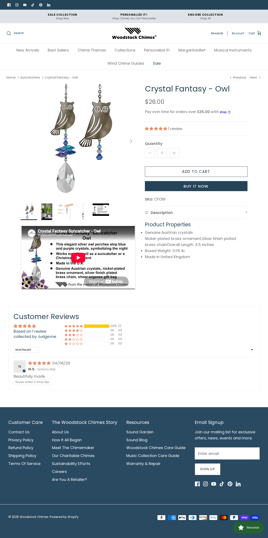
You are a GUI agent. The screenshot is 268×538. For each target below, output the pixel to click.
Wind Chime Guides (125, 63)
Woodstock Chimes (34, 517)
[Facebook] (8, 4)
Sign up (207, 469)
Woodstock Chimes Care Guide (156, 447)
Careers (59, 471)
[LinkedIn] (48, 4)
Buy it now (196, 186)
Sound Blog (136, 440)
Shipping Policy (22, 455)
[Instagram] (16, 4)
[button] (156, 128)
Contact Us (19, 432)
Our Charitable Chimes (73, 455)
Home (11, 77)
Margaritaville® (192, 50)
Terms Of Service (24, 463)
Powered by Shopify (64, 517)
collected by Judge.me (35, 336)
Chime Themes (92, 50)
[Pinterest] (40, 4)
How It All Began (67, 440)
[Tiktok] (32, 4)
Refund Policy (20, 447)
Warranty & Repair (143, 463)
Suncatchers (30, 77)
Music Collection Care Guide (152, 455)
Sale (157, 63)
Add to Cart (196, 171)
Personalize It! (157, 50)
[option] (78, 141)
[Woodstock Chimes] (134, 33)
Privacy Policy (21, 440)
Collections (125, 50)
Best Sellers (58, 50)
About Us (60, 432)
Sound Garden (139, 432)
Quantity (153, 143)
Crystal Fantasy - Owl (61, 77)
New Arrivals (27, 50)
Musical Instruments (233, 50)
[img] (40, 363)
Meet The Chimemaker (73, 447)
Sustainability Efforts (71, 463)
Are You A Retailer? (69, 479)
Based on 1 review (30, 331)
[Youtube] (24, 4)
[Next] (131, 141)
